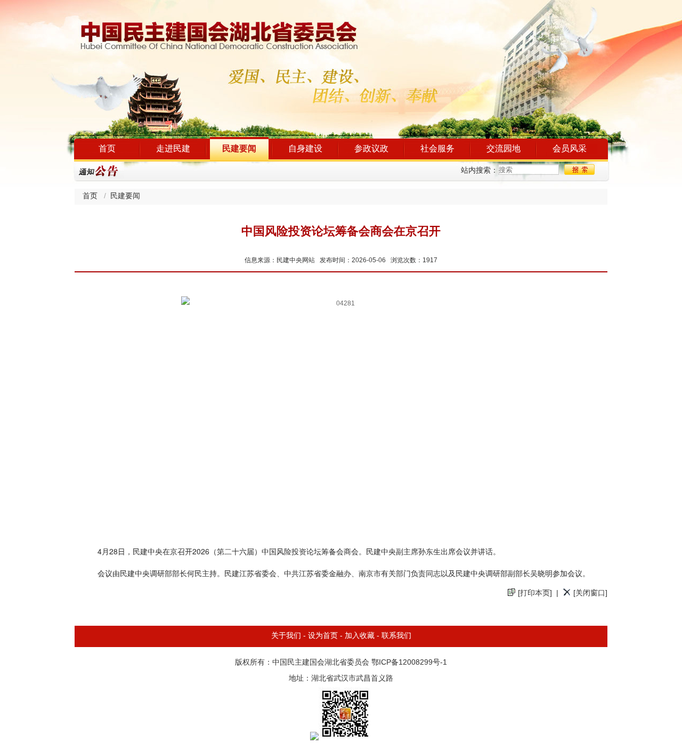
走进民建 (173, 149)
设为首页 (323, 636)
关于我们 (286, 636)
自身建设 (305, 149)
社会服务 (437, 149)
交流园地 (503, 149)
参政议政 (371, 149)
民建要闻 (239, 149)
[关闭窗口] (590, 593)
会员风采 (570, 149)
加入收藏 (360, 636)
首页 (107, 149)
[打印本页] (535, 593)
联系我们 (396, 636)
